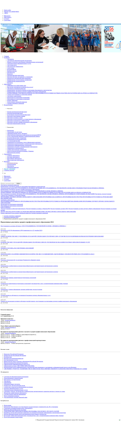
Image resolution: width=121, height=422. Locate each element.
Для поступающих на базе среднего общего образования (84, 208)
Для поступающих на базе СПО (59, 208)
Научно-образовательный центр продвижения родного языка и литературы (25, 414)
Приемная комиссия (13, 167)
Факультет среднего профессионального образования (22, 122)
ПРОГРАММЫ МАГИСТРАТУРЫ (72, 197)
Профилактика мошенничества (16, 81)
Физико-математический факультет (17, 111)
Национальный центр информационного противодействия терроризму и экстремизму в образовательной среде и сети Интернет (40, 367)
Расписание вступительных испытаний (18, 97)
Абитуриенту (7, 17)
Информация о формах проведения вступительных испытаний (18, 277)
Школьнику (7, 15)
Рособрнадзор (8, 357)
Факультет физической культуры (16, 123)
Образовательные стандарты (12, 384)
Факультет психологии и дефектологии (18, 120)
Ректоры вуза (11, 72)
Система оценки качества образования (15, 394)
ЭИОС (6, 13)
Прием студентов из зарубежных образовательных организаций (25, 62)
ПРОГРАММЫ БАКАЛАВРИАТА (53, 197)
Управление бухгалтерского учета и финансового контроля (23, 142)
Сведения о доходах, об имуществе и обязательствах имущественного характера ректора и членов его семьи (34, 391)
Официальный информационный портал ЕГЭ (17, 364)
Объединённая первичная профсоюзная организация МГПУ (24, 135)
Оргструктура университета (15, 66)
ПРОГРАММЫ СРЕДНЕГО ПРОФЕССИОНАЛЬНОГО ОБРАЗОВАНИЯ (22, 197)
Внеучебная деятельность (14, 158)
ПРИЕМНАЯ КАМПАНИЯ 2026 (16, 85)
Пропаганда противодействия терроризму (19, 78)
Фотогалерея (7, 405)
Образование (7, 382)
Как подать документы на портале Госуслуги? (20, 87)
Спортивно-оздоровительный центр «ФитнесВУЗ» (18, 408)
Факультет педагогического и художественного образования (24, 119)
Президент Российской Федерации (14, 354)
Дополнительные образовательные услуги (19, 63)
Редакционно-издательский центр (16, 139)
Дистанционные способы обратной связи (15, 397)
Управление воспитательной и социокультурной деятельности (24, 143)
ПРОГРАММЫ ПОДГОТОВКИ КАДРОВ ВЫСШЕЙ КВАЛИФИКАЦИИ (61, 201)
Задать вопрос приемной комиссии (17, 102)
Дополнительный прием (8, 188)
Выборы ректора (12, 71)
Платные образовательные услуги (13, 388)
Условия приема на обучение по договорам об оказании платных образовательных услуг (26, 295)
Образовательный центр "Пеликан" (17, 133)
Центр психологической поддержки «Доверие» (20, 151)
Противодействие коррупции (15, 75)
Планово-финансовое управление (16, 138)
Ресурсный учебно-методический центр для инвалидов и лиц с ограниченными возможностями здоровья (33, 415)
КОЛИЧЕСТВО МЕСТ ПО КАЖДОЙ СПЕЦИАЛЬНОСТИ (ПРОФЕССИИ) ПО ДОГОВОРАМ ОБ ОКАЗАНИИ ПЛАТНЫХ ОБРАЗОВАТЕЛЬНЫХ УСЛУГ (45, 242)
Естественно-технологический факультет (18, 114)
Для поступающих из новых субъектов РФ (38, 208)
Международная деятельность (15, 160)
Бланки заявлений (12, 100)
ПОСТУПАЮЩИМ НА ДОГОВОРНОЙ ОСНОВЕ (57, 188)
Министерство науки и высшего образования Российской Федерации (23, 361)
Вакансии (10, 74)
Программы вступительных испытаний (18, 99)
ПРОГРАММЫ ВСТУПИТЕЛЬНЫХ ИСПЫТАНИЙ (80, 194)
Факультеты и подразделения (12, 379)
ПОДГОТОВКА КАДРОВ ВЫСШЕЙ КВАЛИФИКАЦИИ (28, 211)
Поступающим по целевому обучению (12, 194)
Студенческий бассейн (13, 141)
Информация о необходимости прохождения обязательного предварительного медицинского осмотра (29, 266)
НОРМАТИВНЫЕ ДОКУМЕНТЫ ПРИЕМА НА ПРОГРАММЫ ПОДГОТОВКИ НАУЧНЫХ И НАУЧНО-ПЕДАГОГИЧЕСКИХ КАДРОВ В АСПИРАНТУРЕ (52, 93)
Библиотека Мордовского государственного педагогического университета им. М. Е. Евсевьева (31, 406)
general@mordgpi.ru (10, 327)
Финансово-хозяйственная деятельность (15, 393)
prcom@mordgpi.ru (10, 320)
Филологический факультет (15, 113)
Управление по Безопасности (15, 148)
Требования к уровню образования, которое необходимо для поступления (21, 289)
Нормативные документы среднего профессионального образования (26, 91)
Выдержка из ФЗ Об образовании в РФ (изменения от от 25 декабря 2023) (21, 230)
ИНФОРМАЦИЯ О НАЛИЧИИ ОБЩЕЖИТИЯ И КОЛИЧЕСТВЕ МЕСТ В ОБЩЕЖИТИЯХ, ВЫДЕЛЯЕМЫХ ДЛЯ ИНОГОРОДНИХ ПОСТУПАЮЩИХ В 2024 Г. (47, 254)
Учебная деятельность (13, 155)
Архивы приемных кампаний (15, 103)
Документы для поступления (103, 194)
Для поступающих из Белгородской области (13, 208)
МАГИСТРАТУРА (6, 211)
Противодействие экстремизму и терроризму (20, 77)
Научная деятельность (13, 157)
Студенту (6, 18)
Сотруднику (7, 20)
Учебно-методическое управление (16, 149)
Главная (6, 56)
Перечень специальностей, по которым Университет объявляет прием (20, 260)
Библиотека (10, 130)
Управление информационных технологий (19, 145)
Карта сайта (7, 10)
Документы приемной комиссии (16, 88)
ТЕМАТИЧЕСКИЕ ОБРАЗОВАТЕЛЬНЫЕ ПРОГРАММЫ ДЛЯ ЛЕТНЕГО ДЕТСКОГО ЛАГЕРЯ (31, 411)
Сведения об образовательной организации (19, 60)
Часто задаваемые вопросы (11, 396)
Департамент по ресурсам (14, 132)
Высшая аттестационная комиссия (13, 358)
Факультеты (10, 166)
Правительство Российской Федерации (15, 355)
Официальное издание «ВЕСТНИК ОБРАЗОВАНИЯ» (19, 366)
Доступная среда (12, 65)
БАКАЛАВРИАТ (6, 207)
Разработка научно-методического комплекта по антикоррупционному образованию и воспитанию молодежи (35, 412)
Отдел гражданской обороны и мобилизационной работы (23, 136)
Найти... (19, 183)
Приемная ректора (12, 163)
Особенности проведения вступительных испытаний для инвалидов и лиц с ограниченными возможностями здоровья (34, 283)
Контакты (10, 82)
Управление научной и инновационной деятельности (22, 146)
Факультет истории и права (15, 117)
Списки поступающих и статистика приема (19, 94)
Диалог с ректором (9, 169)
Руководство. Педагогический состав (14, 385)
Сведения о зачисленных (14, 96)
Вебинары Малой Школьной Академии (15, 409)
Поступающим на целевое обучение (11, 191)
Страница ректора (9, 170)
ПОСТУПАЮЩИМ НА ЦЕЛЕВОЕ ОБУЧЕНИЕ (29, 188)
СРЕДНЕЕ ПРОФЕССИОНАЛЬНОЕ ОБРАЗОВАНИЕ (60, 211)
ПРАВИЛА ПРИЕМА (98, 188)
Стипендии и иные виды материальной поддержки (18, 387)
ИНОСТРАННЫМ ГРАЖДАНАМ (82, 188)
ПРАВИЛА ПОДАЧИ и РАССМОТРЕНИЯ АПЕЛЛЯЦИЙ (17, 248)
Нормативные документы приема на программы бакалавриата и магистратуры (29, 90)
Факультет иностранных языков (16, 116)
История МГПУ (11, 69)
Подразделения (8, 105)
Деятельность (8, 154)
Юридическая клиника (13, 152)
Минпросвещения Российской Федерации (16, 363)
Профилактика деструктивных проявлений (19, 79)
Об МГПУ (7, 57)
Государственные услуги (11, 360)
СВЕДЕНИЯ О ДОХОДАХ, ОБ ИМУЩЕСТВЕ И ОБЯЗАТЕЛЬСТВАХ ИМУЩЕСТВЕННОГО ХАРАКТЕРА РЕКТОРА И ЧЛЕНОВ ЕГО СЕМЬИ (45, 368)
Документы (10, 59)
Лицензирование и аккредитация (13, 378)
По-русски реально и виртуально (13, 417)
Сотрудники (10, 68)
